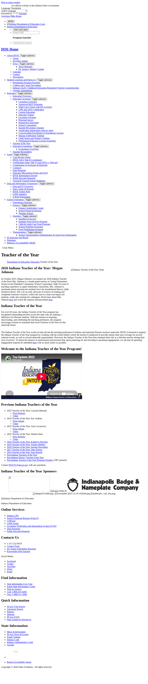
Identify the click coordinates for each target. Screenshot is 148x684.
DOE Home (9, 49)
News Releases (25, 66)
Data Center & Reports (23, 189)
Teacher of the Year (21, 143)
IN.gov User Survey (16, 606)
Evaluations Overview (28, 149)
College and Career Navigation (27, 85)
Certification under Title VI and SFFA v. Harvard (35, 162)
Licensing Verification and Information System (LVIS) (32, 526)
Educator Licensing (21, 99)
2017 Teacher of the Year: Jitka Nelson (24, 449)
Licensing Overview (27, 102)
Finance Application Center (31, 208)
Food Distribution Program (30, 229)
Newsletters (18, 77)
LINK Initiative (20, 194)
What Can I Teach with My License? (35, 107)
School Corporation (27, 125)
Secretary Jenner (20, 61)
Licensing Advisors (27, 117)
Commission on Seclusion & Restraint (30, 165)
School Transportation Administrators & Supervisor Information (47, 235)
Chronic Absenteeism (22, 90)
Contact (16, 74)
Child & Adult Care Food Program (34, 224)
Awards (10, 645)
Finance (16, 205)
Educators (11, 93)
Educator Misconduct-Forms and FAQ (30, 173)
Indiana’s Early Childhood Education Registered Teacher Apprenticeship (46, 88)
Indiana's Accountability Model (21, 243)
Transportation (19, 232)
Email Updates (13, 637)
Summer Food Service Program (32, 221)
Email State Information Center (21, 586)
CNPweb (11, 521)
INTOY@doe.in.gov (18, 465)
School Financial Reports (29, 210)
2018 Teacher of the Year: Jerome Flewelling (27, 447)
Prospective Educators (28, 122)
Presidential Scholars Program (26, 82)
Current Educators (26, 112)
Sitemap (10, 614)
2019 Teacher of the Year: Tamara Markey (26, 444)
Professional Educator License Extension (37, 141)
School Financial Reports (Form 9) (23, 518)
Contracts (17, 168)
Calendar (17, 72)
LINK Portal (12, 523)
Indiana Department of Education (22, 26)
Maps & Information (16, 632)
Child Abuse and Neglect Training (34, 138)
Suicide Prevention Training (31, 128)
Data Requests (19, 170)
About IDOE (13, 55)
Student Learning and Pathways (21, 80)
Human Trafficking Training (31, 135)
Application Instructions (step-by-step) (35, 130)
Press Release (19, 413)
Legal (9, 154)
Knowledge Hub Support (18, 551)
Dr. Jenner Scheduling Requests (21, 549)
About (15, 58)
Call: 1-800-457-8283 (17, 592)
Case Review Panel (21, 157)
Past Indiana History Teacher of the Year (25, 457)
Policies (10, 612)
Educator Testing (26, 115)
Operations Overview (22, 202)
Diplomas (11, 240)
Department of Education (18, 262)
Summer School (25, 213)
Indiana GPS (13, 515)
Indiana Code (13, 639)
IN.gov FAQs (13, 617)
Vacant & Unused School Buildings (29, 181)
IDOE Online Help (21, 191)
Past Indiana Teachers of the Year (22, 455)
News (15, 63)
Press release (18, 421)
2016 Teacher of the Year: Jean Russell (24, 452)
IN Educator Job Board (17, 237)
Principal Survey (26, 120)
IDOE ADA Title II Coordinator (27, 160)
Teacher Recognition (22, 151)
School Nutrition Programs (30, 227)
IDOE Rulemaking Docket (25, 175)
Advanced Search (15, 609)
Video (15, 416)
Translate (22, 13)
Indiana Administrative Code (20, 642)
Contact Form (13, 546)
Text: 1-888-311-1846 (17, 594)
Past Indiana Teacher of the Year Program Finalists (30, 460)
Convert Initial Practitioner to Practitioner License (41, 133)
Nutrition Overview (27, 219)
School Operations (15, 199)
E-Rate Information (21, 197)
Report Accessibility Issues (19, 662)
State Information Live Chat (19, 584)
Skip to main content (10, 2)
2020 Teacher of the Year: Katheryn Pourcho (27, 442)
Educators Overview (22, 96)
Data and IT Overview (23, 186)
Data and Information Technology (22, 183)
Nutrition (17, 216)
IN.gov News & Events (17, 634)
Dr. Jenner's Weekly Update (31, 69)
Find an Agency (14, 589)
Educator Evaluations (22, 146)
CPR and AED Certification (31, 109)
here (11, 299)
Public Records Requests (24, 178)
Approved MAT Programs (30, 104)
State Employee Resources (19, 619)
